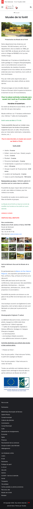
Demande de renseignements (10, 431)
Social (3, 478)
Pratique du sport (6, 464)
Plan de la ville (5, 489)
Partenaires (4, 407)
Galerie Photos (5, 414)
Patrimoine (4, 461)
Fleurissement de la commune (10, 443)
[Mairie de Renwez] (12, 7)
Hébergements (5, 448)
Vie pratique (4, 484)
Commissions (5, 423)
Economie (4, 434)
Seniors (3, 473)
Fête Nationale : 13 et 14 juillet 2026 (15, 2)
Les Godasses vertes (7, 453)
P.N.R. (3, 458)
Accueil (17, 12)
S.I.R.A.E (3, 467)
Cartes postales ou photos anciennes (12, 487)
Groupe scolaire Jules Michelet (10, 445)
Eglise (3, 437)
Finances (4, 440)
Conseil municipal (6, 417)
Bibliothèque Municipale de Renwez (11, 412)
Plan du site (4, 402)
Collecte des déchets (7, 420)
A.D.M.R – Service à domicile (9, 475)
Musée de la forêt (6, 492)
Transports (4, 481)
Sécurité (3, 470)
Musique (3, 495)
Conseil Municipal (6, 426)
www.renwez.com (16, 234)
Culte (2, 428)
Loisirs (3, 456)
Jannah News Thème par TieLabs (16, 505)
